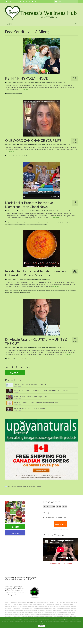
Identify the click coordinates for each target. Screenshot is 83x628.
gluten (18, 358)
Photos (47, 82)
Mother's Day (13, 93)
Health (43, 82)
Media (47, 144)
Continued (25, 89)
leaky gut (29, 358)
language (18, 155)
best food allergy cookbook (23, 221)
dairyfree (60, 221)
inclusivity (24, 224)
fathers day (8, 93)
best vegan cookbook (43, 221)
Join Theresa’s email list (14, 2)
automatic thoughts (10, 155)
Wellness (60, 82)
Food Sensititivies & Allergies (34, 82)
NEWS (50, 144)
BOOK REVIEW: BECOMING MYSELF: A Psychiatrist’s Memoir (36, 402)
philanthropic (44, 224)
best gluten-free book (34, 221)
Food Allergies (66, 221)
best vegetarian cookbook (53, 221)
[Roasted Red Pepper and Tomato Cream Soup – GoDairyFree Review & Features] (41, 249)
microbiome (33, 358)
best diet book (22, 290)
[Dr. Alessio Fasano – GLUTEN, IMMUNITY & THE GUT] (41, 317)
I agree (41, 625)
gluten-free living (8, 292)
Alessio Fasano (9, 358)
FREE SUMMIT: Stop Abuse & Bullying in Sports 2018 (32, 396)
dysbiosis (15, 358)
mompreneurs (38, 224)
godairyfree (19, 292)
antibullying (15, 221)
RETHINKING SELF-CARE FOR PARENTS (29, 408)
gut (21, 358)
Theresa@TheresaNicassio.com (55, 517)
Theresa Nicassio (12, 82)
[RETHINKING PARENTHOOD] (41, 56)
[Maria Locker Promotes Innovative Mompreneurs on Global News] (41, 180)
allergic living (9, 290)
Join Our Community (60, 524)
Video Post (59, 144)
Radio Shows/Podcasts (51, 347)
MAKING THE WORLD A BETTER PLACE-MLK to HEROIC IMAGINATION (41, 390)
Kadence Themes (30, 602)
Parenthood (19, 93)
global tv (71, 221)
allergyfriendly (9, 221)
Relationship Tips (53, 82)
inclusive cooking (18, 224)
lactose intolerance (31, 224)
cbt (15, 155)
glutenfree (12, 224)
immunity (24, 358)
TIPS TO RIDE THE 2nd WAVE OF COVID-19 (30, 384)
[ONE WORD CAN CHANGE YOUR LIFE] (41, 118)
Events (25, 82)
